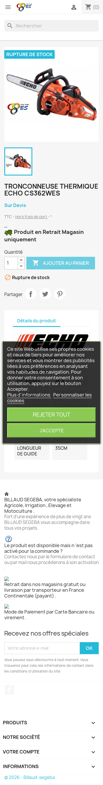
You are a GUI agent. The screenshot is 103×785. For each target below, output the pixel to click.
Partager (30, 294)
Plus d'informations (29, 395)
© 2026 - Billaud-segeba (29, 777)
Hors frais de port (31, 216)
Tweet (45, 294)
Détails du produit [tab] (36, 321)
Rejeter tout (51, 414)
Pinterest (60, 294)
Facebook (9, 690)
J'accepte (51, 430)
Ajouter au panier (60, 262)
